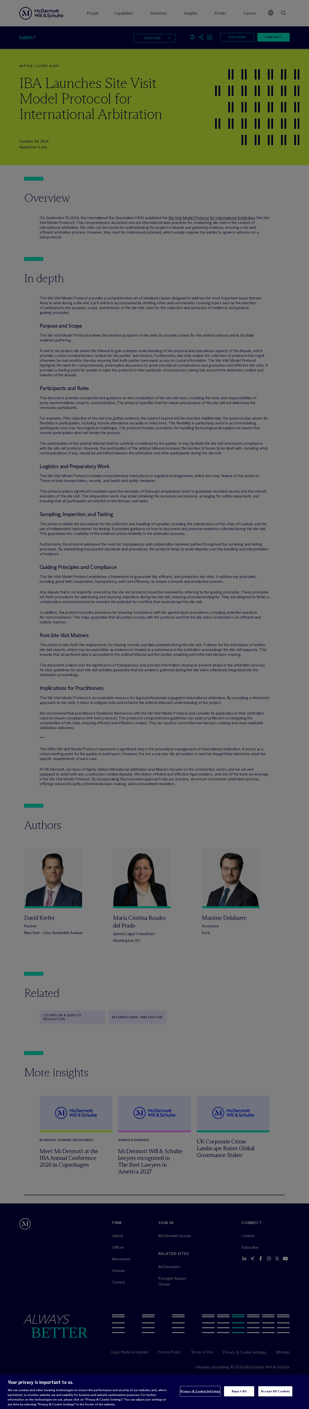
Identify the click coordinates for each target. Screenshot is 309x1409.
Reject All (239, 1391)
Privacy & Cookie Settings (200, 1391)
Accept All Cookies (275, 1391)
